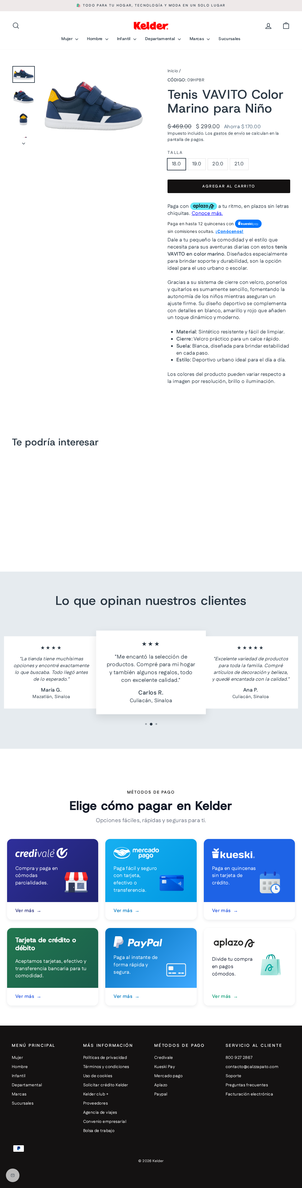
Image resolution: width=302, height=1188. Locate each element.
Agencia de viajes (100, 1112)
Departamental (160, 38)
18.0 (176, 163)
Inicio (173, 71)
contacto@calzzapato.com (252, 1067)
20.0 (217, 163)
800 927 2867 (239, 1058)
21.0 (239, 163)
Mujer (67, 38)
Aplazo (161, 1085)
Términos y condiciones (106, 1067)
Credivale (163, 1058)
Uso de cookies (97, 1076)
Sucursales (230, 38)
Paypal (161, 1094)
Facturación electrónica (249, 1094)
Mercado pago (168, 1076)
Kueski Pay (164, 1067)
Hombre (95, 38)
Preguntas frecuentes (247, 1085)
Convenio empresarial (105, 1122)
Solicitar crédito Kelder (105, 1085)
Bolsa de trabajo (99, 1131)
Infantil (124, 38)
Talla (175, 153)
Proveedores (95, 1103)
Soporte (234, 1076)
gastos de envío (229, 133)
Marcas (197, 38)
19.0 (196, 163)
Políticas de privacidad (105, 1058)
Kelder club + (96, 1094)
